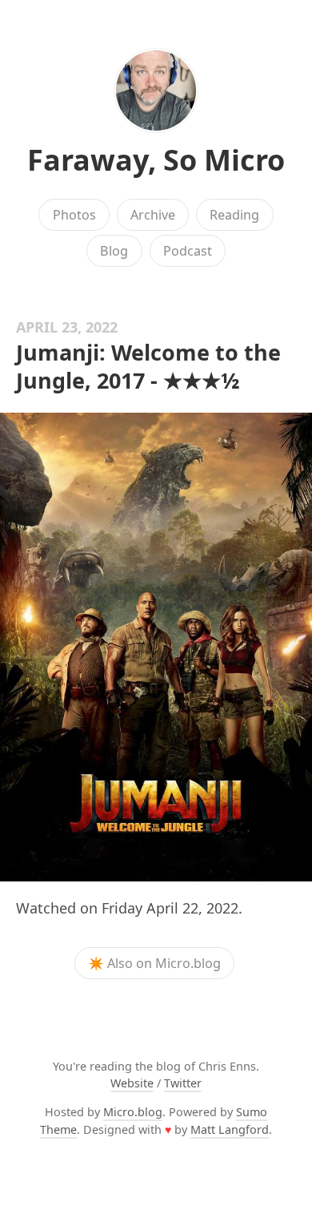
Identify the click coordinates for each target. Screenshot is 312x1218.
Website (132, 1083)
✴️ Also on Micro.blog (154, 963)
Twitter (183, 1083)
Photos (74, 215)
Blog (114, 251)
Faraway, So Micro (156, 159)
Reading (234, 215)
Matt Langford (229, 1129)
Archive (152, 215)
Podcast (187, 251)
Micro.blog (132, 1111)
